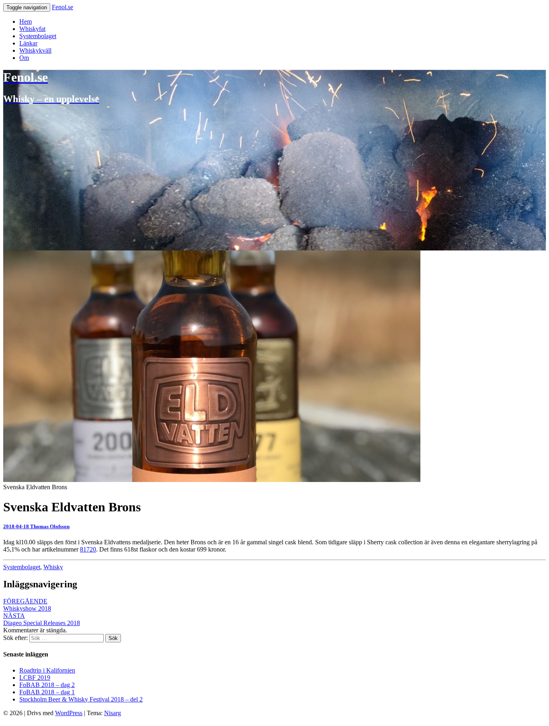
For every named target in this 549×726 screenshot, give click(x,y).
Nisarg (112, 713)
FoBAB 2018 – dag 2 (47, 684)
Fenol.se (62, 7)
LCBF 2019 (34, 677)
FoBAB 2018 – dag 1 (47, 692)
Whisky (53, 567)
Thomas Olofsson (50, 526)
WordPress (68, 713)
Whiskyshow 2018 (27, 605)
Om (24, 57)
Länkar (28, 43)
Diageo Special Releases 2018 (41, 619)
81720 (88, 549)
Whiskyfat (32, 28)
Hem (25, 21)
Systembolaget (37, 36)
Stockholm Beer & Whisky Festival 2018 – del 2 (81, 699)
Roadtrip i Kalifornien (47, 670)
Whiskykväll (35, 50)
